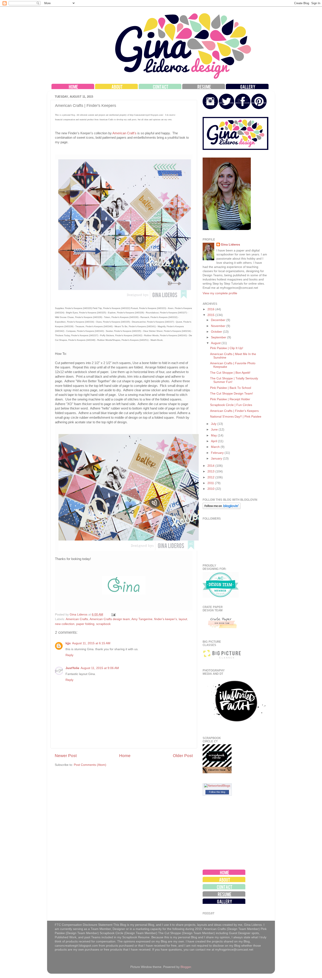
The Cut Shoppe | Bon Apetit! (230, 372)
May (214, 435)
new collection (64, 624)
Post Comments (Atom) (90, 764)
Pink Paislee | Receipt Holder (230, 399)
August (216, 343)
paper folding (85, 624)
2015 (211, 315)
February (218, 452)
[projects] (247, 88)
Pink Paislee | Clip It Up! (226, 348)
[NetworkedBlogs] (217, 785)
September (219, 337)
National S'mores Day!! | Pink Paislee (235, 416)
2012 (211, 477)
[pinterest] (259, 108)
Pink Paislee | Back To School (230, 387)
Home (125, 755)
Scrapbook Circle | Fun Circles (231, 405)
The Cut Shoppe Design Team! (231, 393)
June (215, 429)
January (217, 458)
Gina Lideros (230, 244)
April (214, 441)
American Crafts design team (110, 619)
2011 (211, 483)
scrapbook (103, 624)
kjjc (68, 643)
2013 (211, 471)
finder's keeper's (165, 619)
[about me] (116, 88)
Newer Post (66, 755)
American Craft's (124, 133)
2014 (211, 465)
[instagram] (210, 108)
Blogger (185, 967)
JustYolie (72, 668)
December (218, 320)
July (214, 423)
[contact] (160, 88)
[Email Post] (113, 614)
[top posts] (203, 88)
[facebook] (242, 108)
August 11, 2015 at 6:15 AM (91, 643)
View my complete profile (220, 293)
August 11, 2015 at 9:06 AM (100, 668)
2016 (211, 309)
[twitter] (226, 108)
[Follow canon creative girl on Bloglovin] (222, 508)
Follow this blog (217, 792)
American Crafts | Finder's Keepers (234, 411)
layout (183, 619)
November (218, 326)
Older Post (183, 755)
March (216, 447)
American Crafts (77, 619)
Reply (69, 655)
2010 (211, 488)
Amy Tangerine (141, 619)
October (217, 331)
